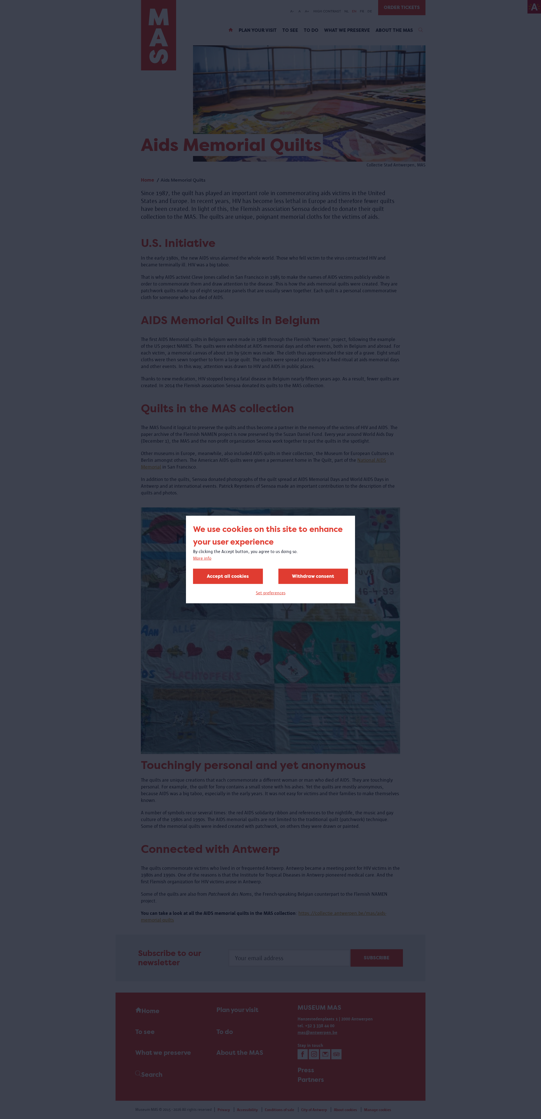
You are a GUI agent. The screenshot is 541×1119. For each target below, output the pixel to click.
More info (202, 558)
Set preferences (270, 592)
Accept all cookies (228, 576)
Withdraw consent (313, 576)
